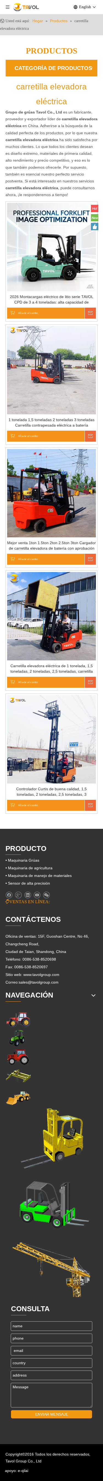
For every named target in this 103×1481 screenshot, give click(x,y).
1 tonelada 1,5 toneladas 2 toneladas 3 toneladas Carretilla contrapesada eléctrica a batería (51, 422)
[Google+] (18, 895)
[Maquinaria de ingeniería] (18, 1097)
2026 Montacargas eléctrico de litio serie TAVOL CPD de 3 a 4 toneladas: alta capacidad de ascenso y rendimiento (51, 300)
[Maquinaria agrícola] (18, 1019)
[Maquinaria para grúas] (51, 1266)
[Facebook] (8, 895)
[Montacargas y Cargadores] (51, 1202)
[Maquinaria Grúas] (18, 1076)
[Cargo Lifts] (51, 1139)
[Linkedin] (27, 895)
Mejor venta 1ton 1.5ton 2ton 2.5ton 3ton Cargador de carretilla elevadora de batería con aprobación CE (51, 546)
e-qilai (23, 1470)
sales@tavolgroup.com (39, 982)
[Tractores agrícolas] (18, 1057)
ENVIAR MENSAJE (51, 1414)
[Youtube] (37, 895)
